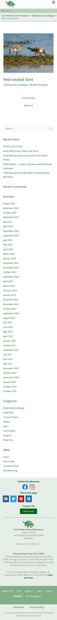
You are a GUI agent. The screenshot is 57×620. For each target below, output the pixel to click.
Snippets (7, 435)
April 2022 (8, 336)
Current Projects (11, 417)
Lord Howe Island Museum (15, 15)
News (5, 426)
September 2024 (11, 235)
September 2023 (11, 276)
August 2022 (9, 318)
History (6, 421)
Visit (19, 591)
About (49, 591)
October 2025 (9, 212)
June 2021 (8, 359)
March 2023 (9, 285)
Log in (6, 456)
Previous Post (28, 98)
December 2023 (11, 263)
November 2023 (11, 267)
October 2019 (9, 386)
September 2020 (11, 377)
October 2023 (9, 272)
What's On (8, 440)
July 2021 (7, 354)
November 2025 (11, 208)
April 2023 (8, 281)
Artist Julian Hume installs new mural (20, 150)
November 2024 (11, 231)
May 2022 (8, 331)
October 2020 (9, 372)
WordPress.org (10, 470)
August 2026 (9, 203)
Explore (29, 591)
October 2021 (9, 345)
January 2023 (9, 295)
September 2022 (11, 313)
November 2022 (11, 304)
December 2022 (11, 299)
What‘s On (7, 591)
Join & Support (34, 596)
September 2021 (11, 349)
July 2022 (7, 322)
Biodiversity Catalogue (43, 15)
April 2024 (8, 249)
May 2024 (8, 244)
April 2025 (8, 226)
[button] (41, 2)
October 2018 (9, 391)
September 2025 (11, 217)
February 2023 (10, 290)
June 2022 (8, 327)
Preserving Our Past (12, 146)
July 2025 (7, 221)
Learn (40, 591)
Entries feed (8, 461)
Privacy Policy (37, 607)
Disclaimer (18, 607)
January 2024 (9, 258)
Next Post (28, 105)
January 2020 (9, 382)
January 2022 (9, 340)
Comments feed (10, 466)
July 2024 (7, 240)
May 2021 (8, 363)
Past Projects (9, 430)
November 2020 (11, 368)
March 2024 (9, 253)
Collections (8, 412)
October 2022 (9, 308)
